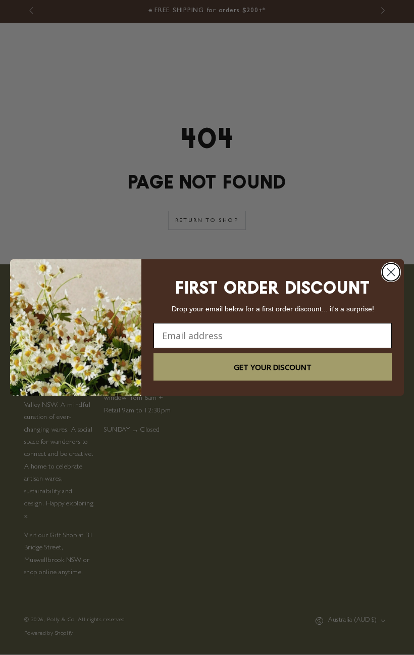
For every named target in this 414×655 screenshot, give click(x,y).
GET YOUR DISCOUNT (273, 367)
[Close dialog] (391, 272)
